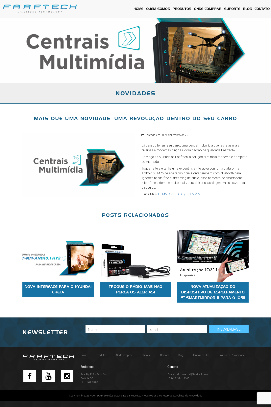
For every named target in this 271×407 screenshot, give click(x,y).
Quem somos (158, 9)
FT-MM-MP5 (196, 194)
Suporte (232, 9)
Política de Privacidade (232, 355)
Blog (247, 9)
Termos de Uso (201, 355)
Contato (262, 9)
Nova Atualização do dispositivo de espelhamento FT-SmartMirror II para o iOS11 (213, 292)
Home (138, 9)
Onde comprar (207, 9)
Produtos (182, 9)
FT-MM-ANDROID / (173, 194)
